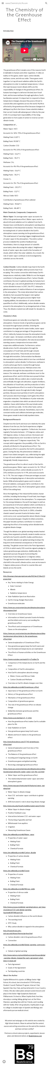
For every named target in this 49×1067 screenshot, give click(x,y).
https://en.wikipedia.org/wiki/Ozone (16, 871)
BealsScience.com (35, 1036)
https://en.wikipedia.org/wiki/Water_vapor (18, 834)
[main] (24, 14)
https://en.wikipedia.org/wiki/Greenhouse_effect (21, 687)
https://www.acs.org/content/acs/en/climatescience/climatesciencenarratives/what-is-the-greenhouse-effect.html (24, 636)
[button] (2, 3)
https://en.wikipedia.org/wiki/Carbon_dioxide (19, 853)
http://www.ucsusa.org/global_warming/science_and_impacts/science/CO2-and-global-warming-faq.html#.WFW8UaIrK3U (24, 910)
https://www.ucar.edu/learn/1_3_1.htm (17, 718)
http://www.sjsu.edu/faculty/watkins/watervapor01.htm (24, 806)
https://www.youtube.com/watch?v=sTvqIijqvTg (21, 659)
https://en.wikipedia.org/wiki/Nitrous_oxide (19, 889)
